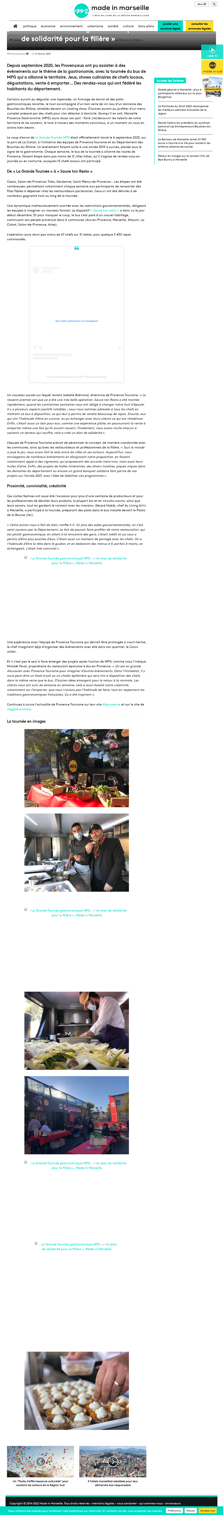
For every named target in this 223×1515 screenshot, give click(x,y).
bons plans (146, 26)
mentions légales (103, 1503)
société (113, 26)
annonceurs (173, 1503)
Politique (29, 26)
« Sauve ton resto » (104, 210)
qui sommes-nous (151, 1503)
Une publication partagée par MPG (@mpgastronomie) (77, 376)
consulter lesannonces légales (199, 26)
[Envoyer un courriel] (27, 53)
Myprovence (111, 704)
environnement (71, 26)
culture (128, 26)
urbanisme (95, 26)
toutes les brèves (170, 80)
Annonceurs (18, 53)
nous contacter (127, 1503)
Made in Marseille (51, 1503)
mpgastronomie (19, 709)
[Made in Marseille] (111, 10)
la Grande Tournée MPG (52, 137)
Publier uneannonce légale (170, 26)
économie (48, 26)
